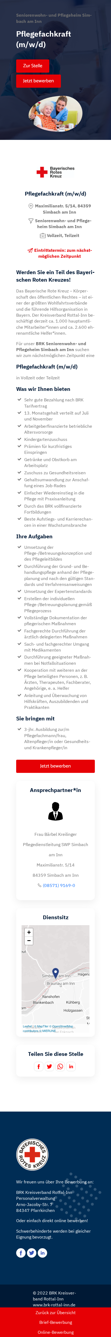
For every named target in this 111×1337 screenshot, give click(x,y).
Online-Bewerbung (56, 1332)
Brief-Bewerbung (55, 1322)
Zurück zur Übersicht (56, 1312)
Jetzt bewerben (38, 81)
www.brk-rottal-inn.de (54, 1304)
